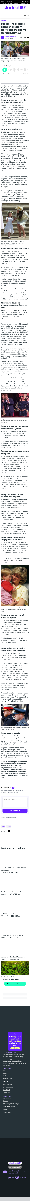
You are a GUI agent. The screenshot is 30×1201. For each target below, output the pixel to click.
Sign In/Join (5, 3)
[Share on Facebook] (28, 37)
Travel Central (24, 3)
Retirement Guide (8, 1087)
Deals (11, 3)
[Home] (15, 7)
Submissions (7, 1098)
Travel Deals (6, 1090)
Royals (9, 826)
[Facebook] (23, 1)
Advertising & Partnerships (11, 1104)
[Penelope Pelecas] (2, 37)
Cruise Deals (6, 1093)
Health (5, 1076)
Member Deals (7, 1084)
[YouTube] (28, 1)
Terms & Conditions (9, 1106)
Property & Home (8, 1078)
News (3, 826)
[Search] (28, 16)
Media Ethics (6, 1109)
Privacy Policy (7, 1112)
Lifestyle (5, 1081)
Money (5, 1073)
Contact (5, 1101)
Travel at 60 (17, 3)
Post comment (15, 811)
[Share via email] (25, 37)
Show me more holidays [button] (15, 984)
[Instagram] (26, 1)
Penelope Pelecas (11, 36)
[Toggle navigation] (25, 15)
